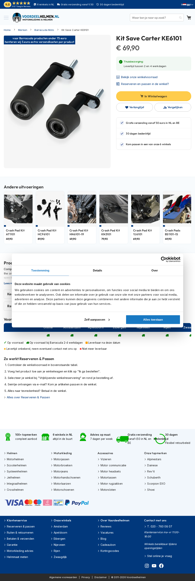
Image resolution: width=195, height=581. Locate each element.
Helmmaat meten (17, 557)
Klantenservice (17, 520)
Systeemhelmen (17, 471)
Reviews (106, 526)
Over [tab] (154, 270)
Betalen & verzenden (20, 538)
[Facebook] (161, 566)
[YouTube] (154, 566)
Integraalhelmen (17, 483)
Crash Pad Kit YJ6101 (142, 232)
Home (7, 29)
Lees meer (10, 283)
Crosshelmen (15, 489)
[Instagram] (146, 566)
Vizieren (106, 459)
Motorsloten (108, 489)
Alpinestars (154, 459)
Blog (103, 538)
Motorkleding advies (20, 550)
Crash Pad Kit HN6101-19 (79, 232)
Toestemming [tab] (40, 270)
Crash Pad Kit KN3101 (110, 232)
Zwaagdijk (60, 557)
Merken (22, 29)
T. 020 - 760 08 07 (159, 526)
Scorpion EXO (156, 483)
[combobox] (157, 17)
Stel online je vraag (159, 556)
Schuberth (153, 477)
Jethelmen (13, 477)
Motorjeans (61, 471)
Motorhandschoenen (67, 477)
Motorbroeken (63, 465)
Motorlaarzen (62, 483)
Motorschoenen (64, 489)
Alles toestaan (153, 319)
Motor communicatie (113, 465)
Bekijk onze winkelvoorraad (139, 77)
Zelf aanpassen (94, 319)
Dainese (152, 465)
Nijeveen (59, 544)
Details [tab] (97, 270)
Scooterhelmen (16, 465)
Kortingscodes (110, 550)
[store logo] (36, 17)
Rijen (57, 550)
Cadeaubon (108, 544)
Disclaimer (100, 577)
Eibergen (59, 538)
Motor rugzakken (112, 483)
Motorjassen (62, 459)
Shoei (151, 489)
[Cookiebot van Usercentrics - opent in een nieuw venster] (163, 259)
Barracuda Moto (44, 29)
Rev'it (151, 471)
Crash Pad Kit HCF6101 (47, 232)
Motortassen (109, 477)
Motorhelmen (15, 459)
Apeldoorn (60, 532)
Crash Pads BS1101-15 (172, 232)
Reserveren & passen (21, 526)
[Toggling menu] (6, 17)
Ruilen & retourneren (20, 532)
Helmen (12, 453)
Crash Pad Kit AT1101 (15, 232)
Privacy (86, 577)
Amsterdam (61, 526)
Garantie (12, 544)
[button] (188, 5)
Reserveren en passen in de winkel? (145, 84)
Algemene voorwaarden (63, 577)
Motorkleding (63, 453)
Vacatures (107, 532)
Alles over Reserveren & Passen (28, 397)
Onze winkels (62, 520)
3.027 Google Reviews (21, 6)
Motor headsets (111, 471)
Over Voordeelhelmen (115, 520)
